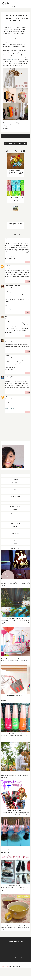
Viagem (15, 536)
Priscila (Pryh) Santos (10, 377)
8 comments (24, 135)
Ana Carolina (8, 340)
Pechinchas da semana (15, 519)
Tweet (5, 135)
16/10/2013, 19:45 (8, 357)
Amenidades (15, 475)
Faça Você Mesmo (21, 15)
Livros (15, 509)
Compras (15, 479)
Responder (28, 262)
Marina (6, 316)
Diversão (15, 502)
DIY (15, 489)
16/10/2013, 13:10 (8, 287)
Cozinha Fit (15, 482)
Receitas (15, 526)
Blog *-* (6, 408)
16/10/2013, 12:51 (8, 268)
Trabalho (15, 533)
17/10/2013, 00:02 (8, 379)
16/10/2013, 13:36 (8, 318)
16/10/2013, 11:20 (8, 240)
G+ (14, 135)
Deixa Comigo (15, 496)
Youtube (15, 543)
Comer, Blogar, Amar (10, 309)
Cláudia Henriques (9, 266)
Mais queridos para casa (15, 941)
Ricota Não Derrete (9, 964)
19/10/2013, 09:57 (8, 398)
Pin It (18, 135)
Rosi (6, 396)
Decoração (7, 15)
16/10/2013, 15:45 (8, 341)
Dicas (13, 15)
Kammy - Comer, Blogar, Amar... (13, 285)
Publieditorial (16, 523)
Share (10, 135)
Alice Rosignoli (11, 59)
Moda (15, 516)
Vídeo (15, 540)
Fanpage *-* (12, 408)
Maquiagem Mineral (15, 513)
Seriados (16, 530)
